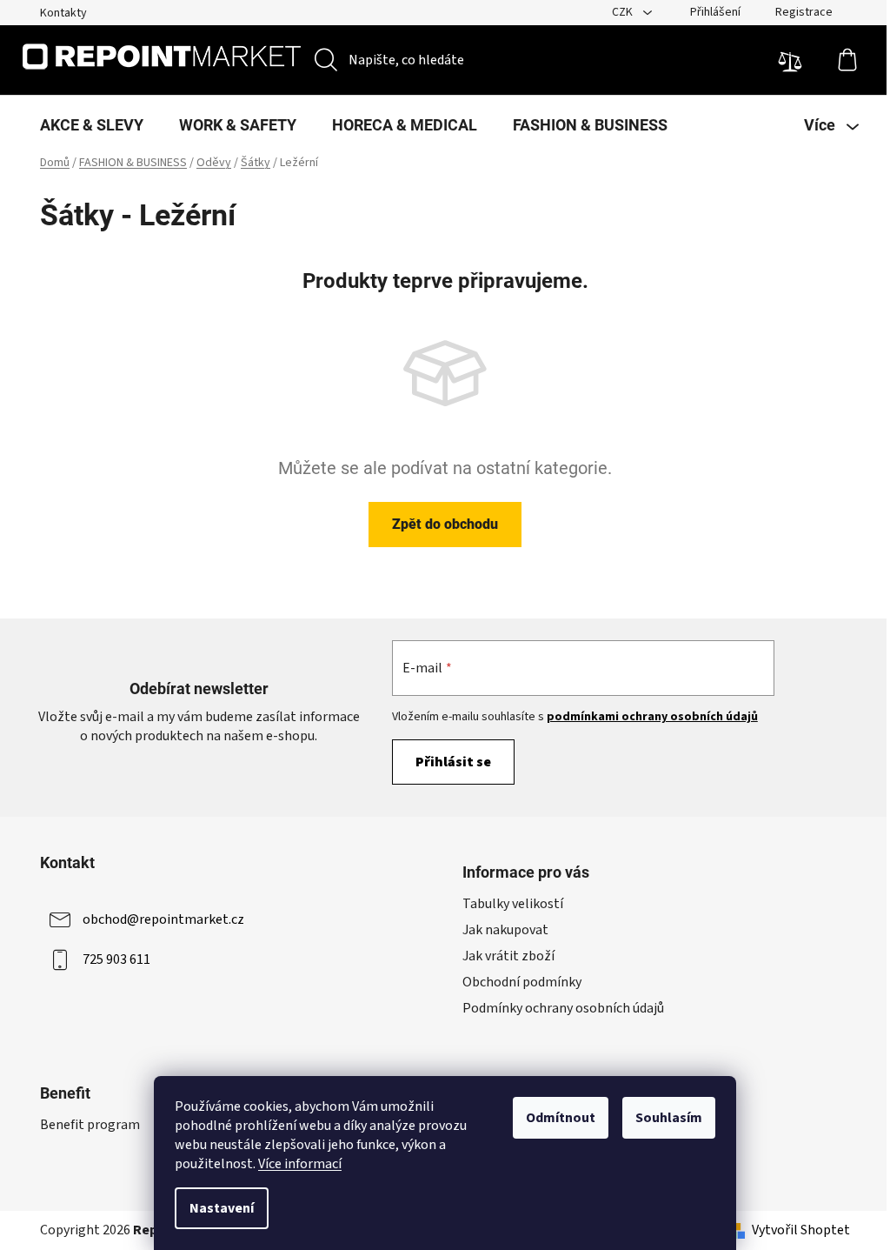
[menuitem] (92, 125)
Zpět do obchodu (445, 524)
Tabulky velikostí (512, 903)
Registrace (804, 12)
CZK (623, 12)
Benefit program (90, 1124)
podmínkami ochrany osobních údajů (652, 716)
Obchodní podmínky (521, 982)
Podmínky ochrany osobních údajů (563, 1008)
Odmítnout (560, 1117)
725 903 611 (116, 959)
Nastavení (221, 1208)
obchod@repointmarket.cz (163, 919)
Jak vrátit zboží (508, 956)
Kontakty (63, 13)
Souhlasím (668, 1117)
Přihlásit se (453, 762)
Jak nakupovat (505, 929)
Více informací (300, 1163)
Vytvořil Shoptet (801, 1230)
